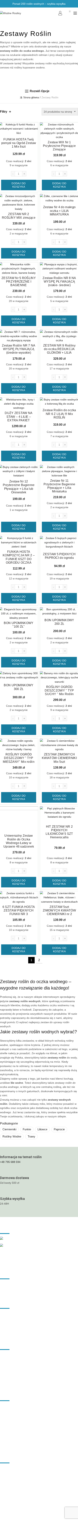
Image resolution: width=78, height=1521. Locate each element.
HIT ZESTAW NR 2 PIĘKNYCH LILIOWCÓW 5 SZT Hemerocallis (59, 832)
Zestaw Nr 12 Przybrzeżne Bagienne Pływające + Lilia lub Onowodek (19, 487)
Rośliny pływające (10, 1432)
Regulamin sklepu (10, 1283)
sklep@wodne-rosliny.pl (15, 1474)
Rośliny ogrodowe (10, 1354)
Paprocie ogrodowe (11, 1448)
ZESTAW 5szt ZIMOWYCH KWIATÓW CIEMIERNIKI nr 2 (59, 910)
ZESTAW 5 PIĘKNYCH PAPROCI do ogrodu (59, 556)
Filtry (3, 111)
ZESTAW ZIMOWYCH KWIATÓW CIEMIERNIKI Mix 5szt (59, 758)
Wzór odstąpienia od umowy (17, 1294)
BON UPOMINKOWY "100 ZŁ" (18, 624)
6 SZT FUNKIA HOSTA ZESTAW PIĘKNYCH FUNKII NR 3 (18, 910)
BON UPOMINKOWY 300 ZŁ (18, 687)
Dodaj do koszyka (19, 185)
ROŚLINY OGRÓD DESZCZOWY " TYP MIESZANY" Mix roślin (18, 758)
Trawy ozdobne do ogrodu (15, 1410)
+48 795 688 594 (10, 1161)
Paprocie (59, 1129)
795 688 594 (8, 1468)
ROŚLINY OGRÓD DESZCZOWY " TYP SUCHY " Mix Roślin (59, 690)
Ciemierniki (9, 1129)
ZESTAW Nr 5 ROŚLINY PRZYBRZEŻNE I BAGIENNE (19, 281)
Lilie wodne (6, 1405)
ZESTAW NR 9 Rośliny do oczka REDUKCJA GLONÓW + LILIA (59, 349)
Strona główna (31, 97)
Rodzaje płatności (10, 1288)
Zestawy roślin (8, 1364)
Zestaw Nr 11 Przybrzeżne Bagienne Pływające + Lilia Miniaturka (59, 486)
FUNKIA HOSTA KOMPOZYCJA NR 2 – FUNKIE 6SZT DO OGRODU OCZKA (19, 557)
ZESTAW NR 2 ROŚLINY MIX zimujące (18, 215)
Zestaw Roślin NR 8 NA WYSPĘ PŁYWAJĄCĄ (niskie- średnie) (59, 281)
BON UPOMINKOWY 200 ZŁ (59, 622)
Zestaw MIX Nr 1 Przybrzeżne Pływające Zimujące (59, 146)
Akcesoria (6, 1370)
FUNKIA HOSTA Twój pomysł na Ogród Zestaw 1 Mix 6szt (18, 143)
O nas (3, 1375)
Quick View (34, 125)
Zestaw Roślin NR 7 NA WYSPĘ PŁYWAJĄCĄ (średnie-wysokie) (18, 349)
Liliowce (42, 1129)
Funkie (27, 1129)
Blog (2, 1381)
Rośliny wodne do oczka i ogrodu (51, 1497)
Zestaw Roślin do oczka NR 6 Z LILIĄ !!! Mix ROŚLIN (59, 414)
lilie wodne (17, 1082)
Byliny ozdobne (9, 1421)
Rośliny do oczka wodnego (16, 1359)
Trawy (31, 1136)
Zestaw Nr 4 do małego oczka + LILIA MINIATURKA (59, 210)
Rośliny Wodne (11, 1136)
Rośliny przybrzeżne (12, 1437)
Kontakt (4, 1386)
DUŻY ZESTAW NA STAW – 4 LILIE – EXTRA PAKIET (18, 416)
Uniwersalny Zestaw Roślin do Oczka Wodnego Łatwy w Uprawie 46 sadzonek (18, 841)
